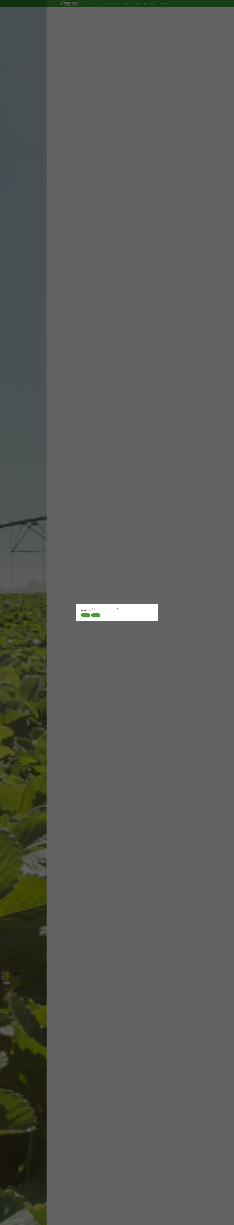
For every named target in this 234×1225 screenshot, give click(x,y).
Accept (86, 615)
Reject (96, 615)
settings (89, 610)
